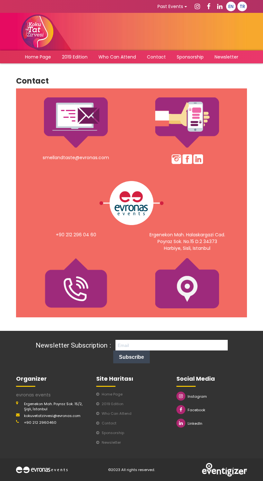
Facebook (196, 410)
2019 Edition (75, 57)
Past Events (170, 6)
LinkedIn (195, 423)
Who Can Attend (117, 57)
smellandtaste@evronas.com (76, 157)
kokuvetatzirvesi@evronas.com (52, 415)
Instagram (197, 396)
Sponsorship (190, 57)
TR (242, 6)
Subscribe (131, 357)
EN (230, 6)
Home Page (38, 57)
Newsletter (226, 57)
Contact (156, 57)
